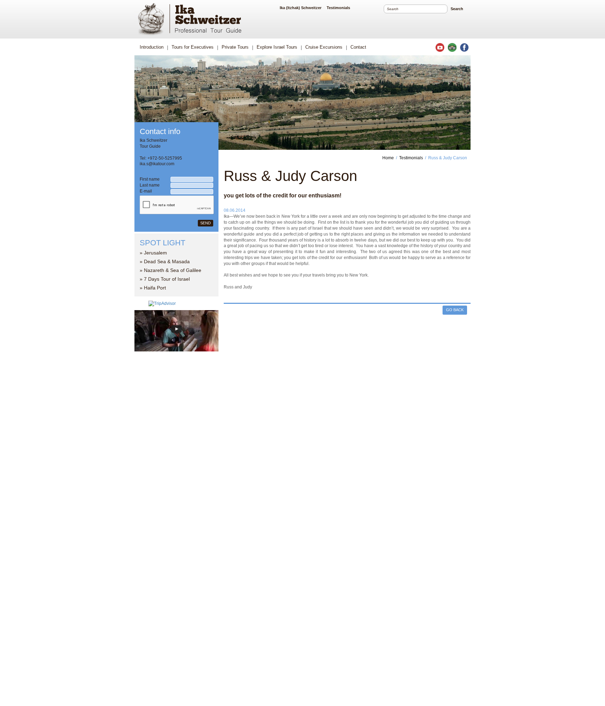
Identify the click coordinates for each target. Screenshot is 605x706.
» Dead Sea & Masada (165, 261)
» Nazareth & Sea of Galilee (170, 270)
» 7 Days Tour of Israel (165, 279)
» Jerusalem (153, 253)
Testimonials (338, 8)
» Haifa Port (153, 288)
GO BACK (455, 310)
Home (388, 157)
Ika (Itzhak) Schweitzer (300, 8)
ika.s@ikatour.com (157, 163)
